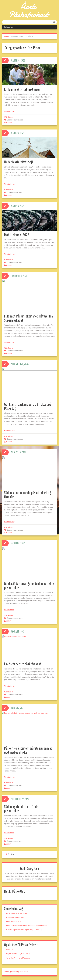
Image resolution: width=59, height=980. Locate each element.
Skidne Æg (10, 950)
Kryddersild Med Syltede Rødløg (18, 954)
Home (6, 36)
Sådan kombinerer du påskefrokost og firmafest (27, 495)
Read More (9, 111)
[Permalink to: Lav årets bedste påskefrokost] (29, 647)
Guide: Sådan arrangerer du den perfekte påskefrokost (29, 586)
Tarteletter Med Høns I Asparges (18, 958)
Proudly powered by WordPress (16, 972)
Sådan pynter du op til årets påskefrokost (21, 809)
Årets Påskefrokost (28, 10)
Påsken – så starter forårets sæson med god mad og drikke (28, 750)
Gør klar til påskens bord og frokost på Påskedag (27, 406)
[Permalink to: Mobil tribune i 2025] (29, 220)
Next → (14, 854)
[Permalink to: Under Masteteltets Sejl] (29, 147)
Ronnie (9, 123)
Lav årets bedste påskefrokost (22, 664)
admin (8, 621)
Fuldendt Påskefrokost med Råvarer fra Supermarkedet (28, 318)
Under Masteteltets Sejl (18, 162)
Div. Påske (9, 117)
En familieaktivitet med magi (22, 89)
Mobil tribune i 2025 (16, 235)
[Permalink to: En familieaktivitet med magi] (29, 74)
